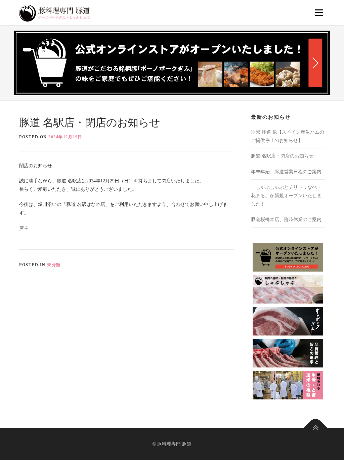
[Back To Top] (316, 428)
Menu (318, 12)
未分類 (54, 264)
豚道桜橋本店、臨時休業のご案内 (286, 219)
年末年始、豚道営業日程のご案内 (286, 171)
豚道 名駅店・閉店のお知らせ (282, 155)
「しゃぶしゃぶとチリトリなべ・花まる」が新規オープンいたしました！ (286, 196)
